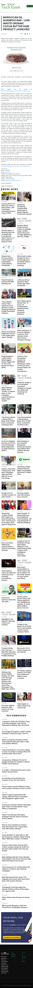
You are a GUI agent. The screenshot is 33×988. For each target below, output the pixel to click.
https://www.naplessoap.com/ (13, 180)
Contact (13, 956)
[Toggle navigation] (30, 6)
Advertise (13, 954)
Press (12, 953)
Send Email (7, 172)
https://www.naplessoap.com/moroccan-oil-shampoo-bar (15, 90)
